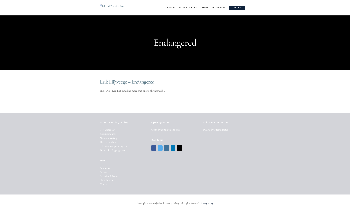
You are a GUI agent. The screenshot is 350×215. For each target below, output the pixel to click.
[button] (249, 7)
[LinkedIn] (173, 148)
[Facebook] (153, 148)
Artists (103, 172)
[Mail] (179, 148)
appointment (168, 129)
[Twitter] (160, 148)
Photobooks (106, 180)
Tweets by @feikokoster (215, 129)
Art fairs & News (109, 176)
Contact (104, 184)
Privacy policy (207, 203)
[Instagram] (166, 148)
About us (105, 167)
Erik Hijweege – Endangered (127, 81)
